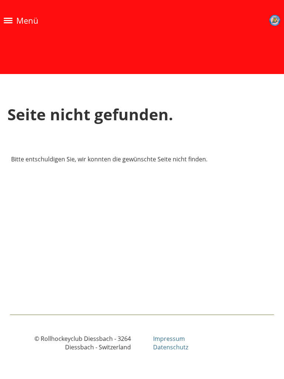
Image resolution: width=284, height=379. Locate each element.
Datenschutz (170, 347)
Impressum (169, 339)
